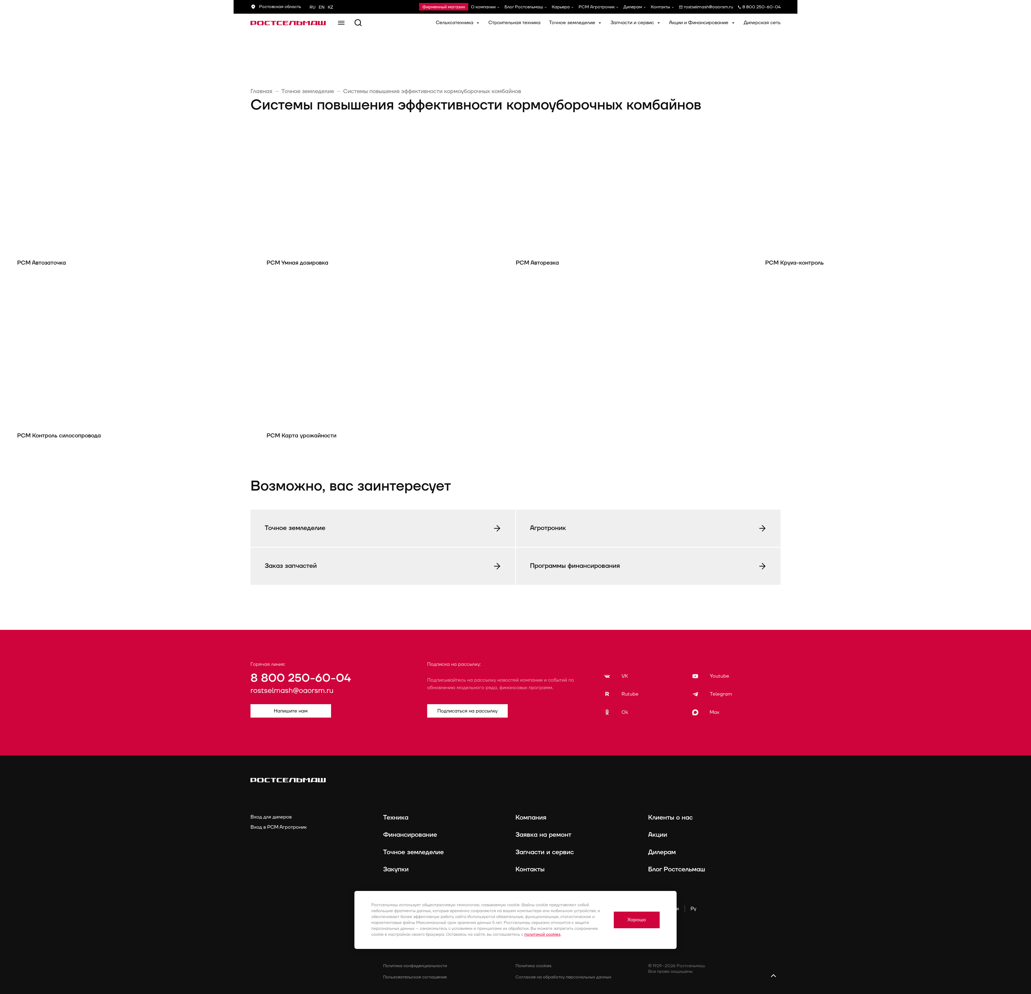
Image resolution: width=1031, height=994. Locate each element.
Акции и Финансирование (699, 22)
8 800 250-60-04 (301, 678)
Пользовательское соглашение (415, 977)
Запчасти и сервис (633, 22)
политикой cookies (542, 934)
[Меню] (341, 23)
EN (322, 7)
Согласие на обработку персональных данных (563, 977)
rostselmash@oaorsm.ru (292, 691)
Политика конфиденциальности (415, 966)
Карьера (561, 7)
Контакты (660, 7)
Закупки (396, 869)
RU (312, 7)
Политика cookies (533, 966)
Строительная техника (514, 22)
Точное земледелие (573, 22)
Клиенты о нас (670, 817)
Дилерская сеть (762, 22)
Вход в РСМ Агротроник (279, 827)
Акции (657, 835)
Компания (531, 817)
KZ (330, 7)
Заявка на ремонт (543, 835)
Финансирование (410, 835)
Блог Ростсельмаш (523, 7)
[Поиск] (358, 23)
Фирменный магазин (443, 7)
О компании (483, 7)
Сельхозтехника (455, 22)
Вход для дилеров (271, 817)
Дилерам (632, 7)
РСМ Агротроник (597, 7)
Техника (395, 817)
